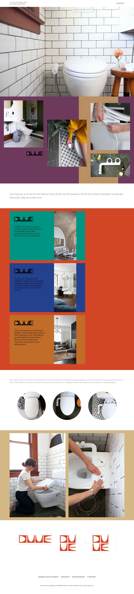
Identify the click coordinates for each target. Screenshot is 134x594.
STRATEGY (65, 577)
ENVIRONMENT (78, 577)
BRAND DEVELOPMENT (48, 577)
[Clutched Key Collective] (18, 3)
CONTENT (91, 577)
